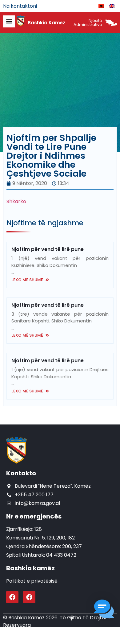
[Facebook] (12, 597)
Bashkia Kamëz (46, 22)
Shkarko (16, 201)
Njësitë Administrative (88, 22)
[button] (104, 610)
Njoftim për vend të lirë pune (47, 249)
